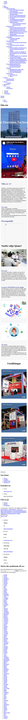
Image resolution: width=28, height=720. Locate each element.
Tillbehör (9, 68)
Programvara (10, 73)
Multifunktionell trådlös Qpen (17, 69)
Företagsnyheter (10, 79)
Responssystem (10, 26)
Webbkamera (4, 513)
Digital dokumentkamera (6, 512)
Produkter (6, 7)
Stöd (5, 85)
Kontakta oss (7, 84)
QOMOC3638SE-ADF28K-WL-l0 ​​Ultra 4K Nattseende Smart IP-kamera (18, 49)
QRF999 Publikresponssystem (17, 35)
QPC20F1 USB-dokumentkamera (18, 15)
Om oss (5, 81)
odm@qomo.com (8, 491)
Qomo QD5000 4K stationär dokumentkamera (16, 21)
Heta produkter (4, 509)
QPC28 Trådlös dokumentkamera (17, 16)
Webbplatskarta (12, 509)
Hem (5, 6)
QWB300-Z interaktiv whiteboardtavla (15, 39)
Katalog (8, 87)
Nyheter (5, 77)
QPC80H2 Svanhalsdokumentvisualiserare (17, 18)
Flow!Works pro (13, 75)
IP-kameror (9, 46)
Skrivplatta (9, 43)
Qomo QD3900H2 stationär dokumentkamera (16, 13)
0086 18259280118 (8, 529)
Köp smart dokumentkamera (19, 510)
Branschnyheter (10, 80)
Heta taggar (19, 509)
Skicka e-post (4, 516)
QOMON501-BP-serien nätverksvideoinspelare (15, 66)
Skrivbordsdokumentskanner (19, 512)
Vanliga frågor (7, 481)
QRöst (11, 76)
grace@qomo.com (8, 540)
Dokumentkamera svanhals (13, 513)
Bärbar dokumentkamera (6, 510)
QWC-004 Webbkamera (15, 72)
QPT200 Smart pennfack (15, 70)
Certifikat (9, 83)
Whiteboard (9, 37)
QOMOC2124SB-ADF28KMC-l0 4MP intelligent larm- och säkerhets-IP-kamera (18, 53)
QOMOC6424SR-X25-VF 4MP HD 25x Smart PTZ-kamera (18, 56)
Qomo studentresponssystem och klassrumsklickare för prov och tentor (18, 31)
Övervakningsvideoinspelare (13, 64)
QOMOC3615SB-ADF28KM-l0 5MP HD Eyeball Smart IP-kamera (18, 62)
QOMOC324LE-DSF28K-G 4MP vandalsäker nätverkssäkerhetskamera (18, 59)
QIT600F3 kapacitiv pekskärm (17, 45)
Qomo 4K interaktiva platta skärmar (18, 42)
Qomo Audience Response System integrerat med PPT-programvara (18, 28)
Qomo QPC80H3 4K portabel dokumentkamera (17, 10)
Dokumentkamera (11, 8)
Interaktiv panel (10, 41)
